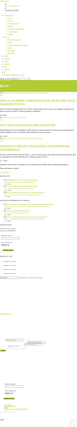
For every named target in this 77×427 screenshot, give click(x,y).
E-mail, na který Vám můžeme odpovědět (13, 342)
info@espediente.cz (6, 314)
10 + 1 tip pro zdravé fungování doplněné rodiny (19, 188)
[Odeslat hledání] (31, 79)
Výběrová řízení (13, 23)
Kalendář (7, 58)
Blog (5, 67)
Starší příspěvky (6, 172)
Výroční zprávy (13, 31)
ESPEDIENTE (9, 15)
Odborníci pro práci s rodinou (18, 45)
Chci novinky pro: (7, 242)
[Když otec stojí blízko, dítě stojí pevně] (17, 210)
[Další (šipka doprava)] (2, 426)
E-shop (6, 61)
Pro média (8, 405)
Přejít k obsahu (4, 1)
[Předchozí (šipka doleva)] (0, 426)
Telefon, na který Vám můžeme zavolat (12, 344)
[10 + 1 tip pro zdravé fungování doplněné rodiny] (20, 186)
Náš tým (11, 21)
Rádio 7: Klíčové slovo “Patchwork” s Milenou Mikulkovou (23, 194)
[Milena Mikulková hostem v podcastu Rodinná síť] (21, 180)
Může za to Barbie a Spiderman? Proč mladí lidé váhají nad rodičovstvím (27, 206)
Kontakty (7, 69)
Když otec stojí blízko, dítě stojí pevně (27, 125)
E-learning (11, 50)
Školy (10, 48)
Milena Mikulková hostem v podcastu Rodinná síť (19, 182)
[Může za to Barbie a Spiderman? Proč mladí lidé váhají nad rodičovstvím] (29, 204)
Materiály (11, 53)
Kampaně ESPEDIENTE (16, 29)
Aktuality (7, 64)
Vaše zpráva (4, 348)
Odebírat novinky (8, 250)
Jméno (2, 340)
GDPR (10, 34)
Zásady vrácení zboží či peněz (16, 409)
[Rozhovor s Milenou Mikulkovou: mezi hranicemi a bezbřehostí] (25, 217)
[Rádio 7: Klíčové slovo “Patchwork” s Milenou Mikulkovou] (24, 192)
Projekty (11, 26)
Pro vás (6, 37)
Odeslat (3, 350)
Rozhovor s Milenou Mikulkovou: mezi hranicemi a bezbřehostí (24, 219)
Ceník (6, 56)
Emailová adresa (6, 235)
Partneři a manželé (14, 40)
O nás (10, 18)
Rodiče (10, 42)
